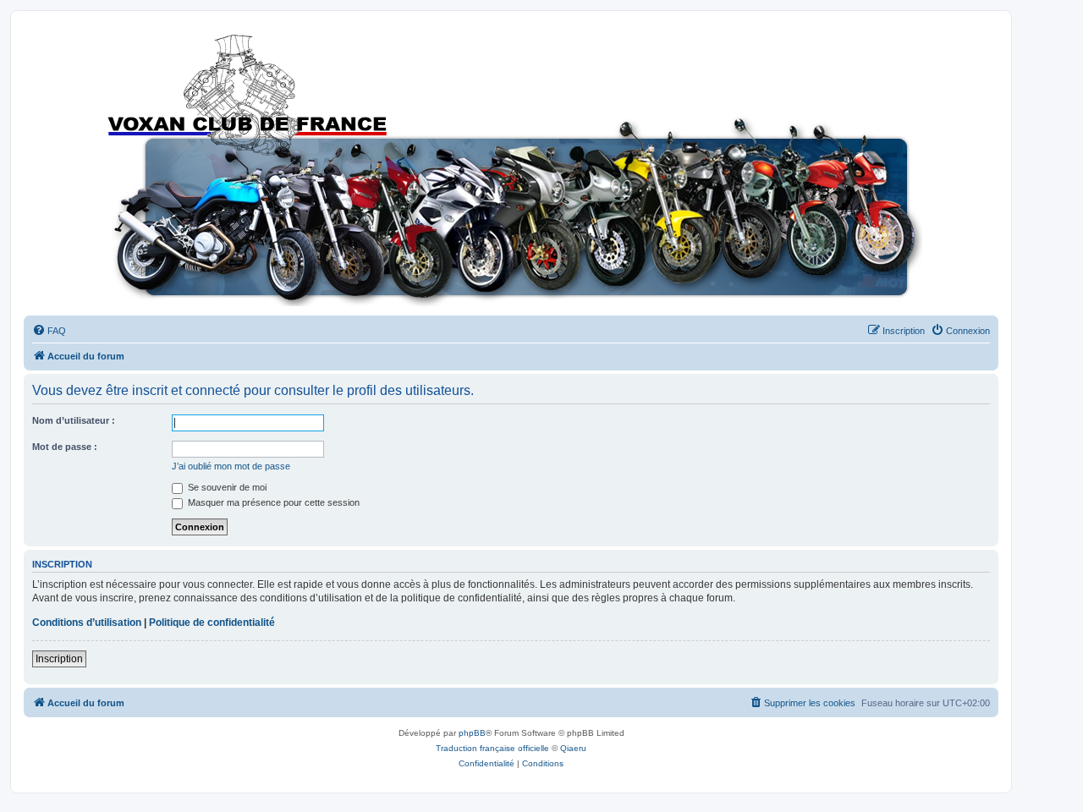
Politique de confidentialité (212, 622)
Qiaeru (573, 748)
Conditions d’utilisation (86, 622)
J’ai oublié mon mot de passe (231, 466)
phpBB (472, 733)
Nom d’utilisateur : (73, 420)
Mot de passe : (64, 447)
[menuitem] (49, 331)
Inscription (59, 659)
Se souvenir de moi (226, 487)
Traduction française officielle (492, 748)
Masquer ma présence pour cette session (272, 502)
